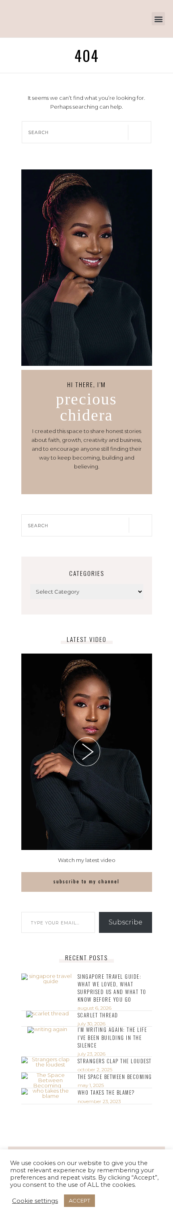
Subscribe (125, 922)
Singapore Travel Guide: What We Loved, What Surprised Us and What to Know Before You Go (112, 988)
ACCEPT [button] (79, 1200)
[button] (158, 18)
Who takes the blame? (106, 1092)
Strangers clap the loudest (115, 1061)
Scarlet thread (98, 1015)
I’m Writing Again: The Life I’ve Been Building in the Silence (112, 1037)
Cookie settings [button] (35, 1201)
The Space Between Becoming (115, 1077)
